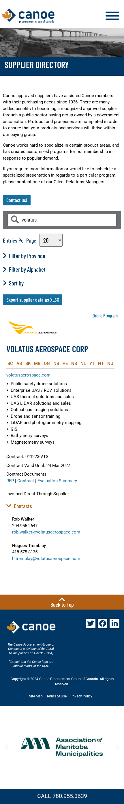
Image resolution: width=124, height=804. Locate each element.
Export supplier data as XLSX (32, 299)
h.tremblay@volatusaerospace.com (46, 558)
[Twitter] (90, 624)
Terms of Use (56, 696)
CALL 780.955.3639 (62, 795)
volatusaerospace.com (28, 375)
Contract (25, 480)
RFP (10, 480)
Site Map (36, 696)
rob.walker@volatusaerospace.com (46, 532)
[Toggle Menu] (112, 16)
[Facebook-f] (103, 624)
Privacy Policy (81, 696)
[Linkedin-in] (114, 624)
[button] (6, 747)
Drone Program (105, 315)
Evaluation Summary (57, 480)
